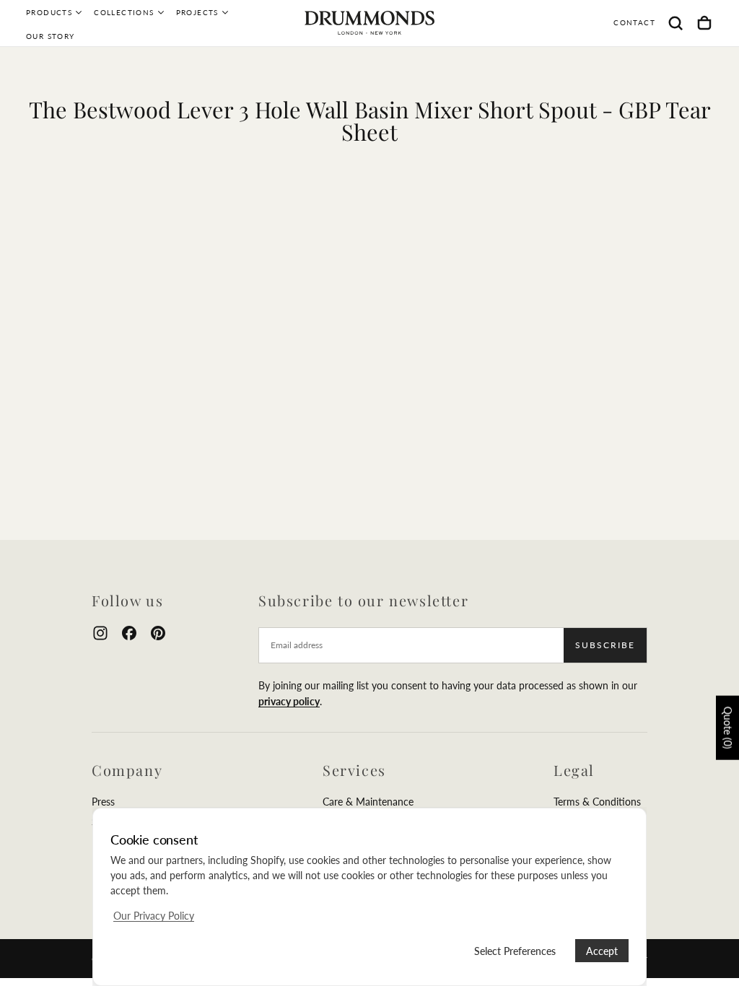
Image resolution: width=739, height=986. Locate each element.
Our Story (50, 36)
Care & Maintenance (368, 801)
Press (103, 801)
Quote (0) (728, 728)
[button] (675, 23)
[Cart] (704, 23)
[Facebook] (129, 633)
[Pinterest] (158, 633)
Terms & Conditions (597, 801)
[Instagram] (100, 633)
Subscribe (605, 645)
